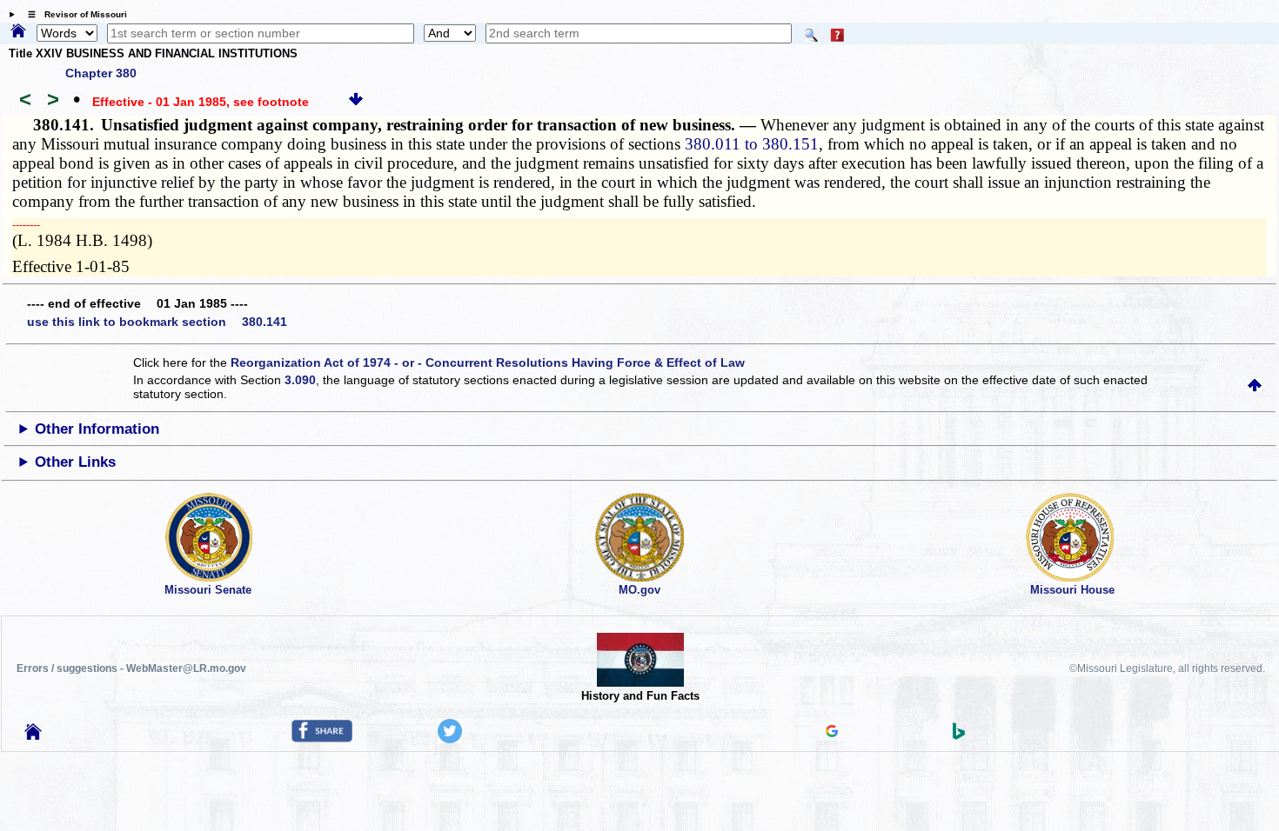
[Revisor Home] (33, 735)
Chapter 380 (101, 73)
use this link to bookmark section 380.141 (157, 322)
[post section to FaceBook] (321, 738)
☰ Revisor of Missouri (73, 14)
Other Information (97, 429)
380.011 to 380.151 (752, 144)
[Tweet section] (450, 739)
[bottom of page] (356, 102)
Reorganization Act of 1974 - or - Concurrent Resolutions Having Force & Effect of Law (488, 362)
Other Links (75, 462)
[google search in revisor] (832, 733)
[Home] (18, 32)
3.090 (300, 380)
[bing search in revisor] (959, 735)
